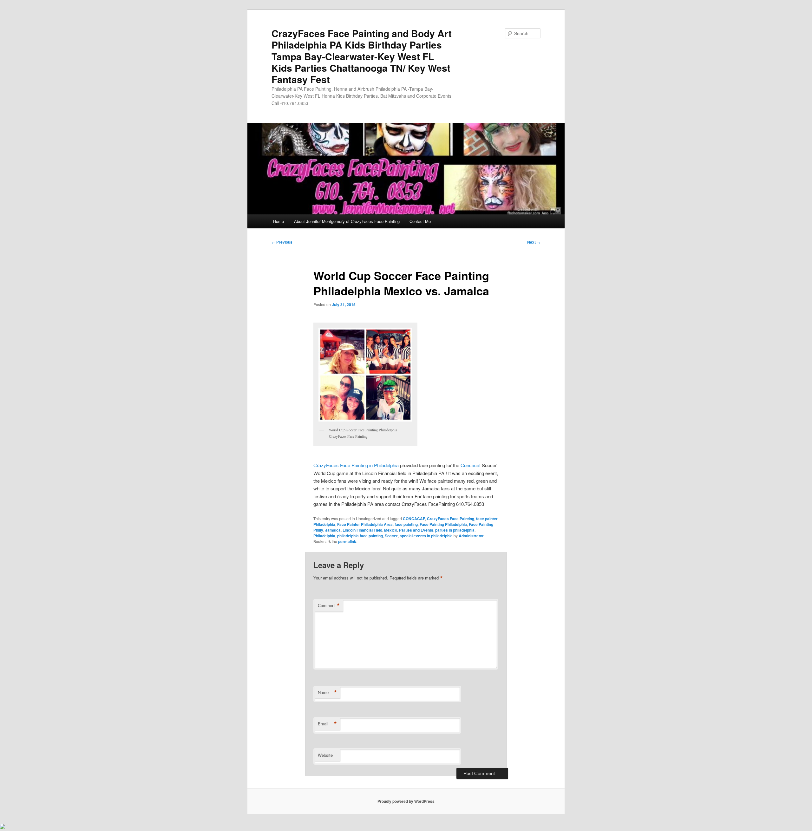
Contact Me (420, 221)
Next (533, 242)
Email (327, 724)
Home (278, 221)
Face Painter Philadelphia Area (365, 524)
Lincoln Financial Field (362, 530)
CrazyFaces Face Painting (450, 518)
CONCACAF (414, 518)
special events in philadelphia (426, 536)
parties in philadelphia (455, 530)
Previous (282, 242)
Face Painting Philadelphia (443, 524)
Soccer (391, 536)
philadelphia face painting (360, 536)
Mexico (390, 530)
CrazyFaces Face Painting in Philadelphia (356, 465)
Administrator (471, 536)
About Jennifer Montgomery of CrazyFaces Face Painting (347, 221)
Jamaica (333, 530)
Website (325, 755)
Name (327, 692)
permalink (347, 541)
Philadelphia (324, 536)
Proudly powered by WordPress (406, 801)
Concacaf (470, 465)
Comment (329, 605)
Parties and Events (416, 530)
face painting (406, 524)
